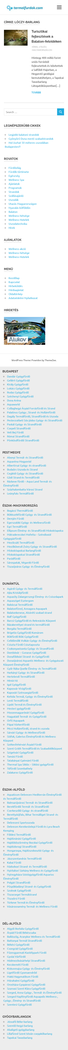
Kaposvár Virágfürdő (19, 688)
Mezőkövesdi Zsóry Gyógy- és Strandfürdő (32, 546)
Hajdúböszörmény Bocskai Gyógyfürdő (29, 842)
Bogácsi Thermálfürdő (20, 510)
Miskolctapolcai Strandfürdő (23, 554)
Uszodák (13, 199)
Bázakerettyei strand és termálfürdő (28, 624)
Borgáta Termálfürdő (19, 628)
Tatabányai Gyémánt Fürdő (23, 760)
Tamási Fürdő (15, 756)
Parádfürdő (13, 558)
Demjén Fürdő (15, 518)
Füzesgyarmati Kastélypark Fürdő (26, 952)
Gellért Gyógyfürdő (18, 380)
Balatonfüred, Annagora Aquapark (27, 608)
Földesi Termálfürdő (19, 834)
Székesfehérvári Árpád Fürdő (24, 744)
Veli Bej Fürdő (15, 432)
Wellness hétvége (19, 215)
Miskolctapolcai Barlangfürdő (24, 550)
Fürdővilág (15, 167)
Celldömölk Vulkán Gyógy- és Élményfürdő (32, 640)
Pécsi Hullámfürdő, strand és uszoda (28, 728)
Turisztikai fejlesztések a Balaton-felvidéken (46, 36)
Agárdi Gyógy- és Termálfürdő (24, 588)
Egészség (14, 175)
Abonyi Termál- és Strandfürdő (25, 457)
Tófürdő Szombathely (19, 768)
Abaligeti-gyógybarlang (20, 1029)
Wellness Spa (16, 179)
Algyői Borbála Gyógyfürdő (23, 928)
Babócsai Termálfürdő (20, 604)
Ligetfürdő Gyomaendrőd (22, 972)
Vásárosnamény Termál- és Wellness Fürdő (32, 906)
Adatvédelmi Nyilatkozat (23, 298)
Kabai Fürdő (14, 862)
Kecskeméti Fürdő (17, 964)
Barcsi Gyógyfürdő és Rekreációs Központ (31, 620)
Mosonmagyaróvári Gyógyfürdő (25, 712)
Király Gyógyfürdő (17, 384)
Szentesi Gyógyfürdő (19, 1004)
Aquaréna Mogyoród (19, 461)
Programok (15, 187)
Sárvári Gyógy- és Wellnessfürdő (26, 732)
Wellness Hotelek (19, 219)
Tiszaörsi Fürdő (16, 898)
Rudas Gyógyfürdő (18, 392)
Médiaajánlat (16, 290)
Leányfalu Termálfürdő (20, 493)
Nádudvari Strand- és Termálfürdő (27, 866)
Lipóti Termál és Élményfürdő (24, 704)
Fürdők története (19, 171)
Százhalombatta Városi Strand (24, 489)
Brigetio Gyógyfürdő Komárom (25, 632)
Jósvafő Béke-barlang (19, 1021)
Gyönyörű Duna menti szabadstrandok (31, 138)
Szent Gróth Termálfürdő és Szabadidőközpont (34, 748)
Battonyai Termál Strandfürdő (24, 940)
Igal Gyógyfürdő (16, 684)
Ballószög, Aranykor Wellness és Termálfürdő (33, 936)
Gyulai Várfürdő (16, 956)
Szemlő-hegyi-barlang (20, 1025)
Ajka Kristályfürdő (17, 592)
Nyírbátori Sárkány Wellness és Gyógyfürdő (32, 870)
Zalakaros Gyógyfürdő (20, 772)
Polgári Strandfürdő (18, 882)
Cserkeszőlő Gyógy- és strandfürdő (27, 810)
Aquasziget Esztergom (20, 600)
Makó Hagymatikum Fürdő (22, 976)
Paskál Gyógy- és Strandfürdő (24, 424)
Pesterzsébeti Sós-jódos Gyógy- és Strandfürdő (34, 420)
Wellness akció (17, 248)
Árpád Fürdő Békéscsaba (21, 932)
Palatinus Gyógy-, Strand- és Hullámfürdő (31, 412)
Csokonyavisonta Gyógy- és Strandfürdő (30, 648)
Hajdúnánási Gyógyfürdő (21, 838)
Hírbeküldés (16, 286)
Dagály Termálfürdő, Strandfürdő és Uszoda (32, 416)
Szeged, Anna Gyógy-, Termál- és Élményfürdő (34, 992)
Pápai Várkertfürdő (18, 724)
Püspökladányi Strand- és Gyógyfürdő (29, 886)
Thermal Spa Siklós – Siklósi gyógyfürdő (30, 764)
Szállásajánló (16, 195)
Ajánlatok (14, 183)
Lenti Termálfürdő (17, 700)
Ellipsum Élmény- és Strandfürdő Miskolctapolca (35, 530)
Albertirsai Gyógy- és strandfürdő (26, 465)
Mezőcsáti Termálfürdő (20, 542)
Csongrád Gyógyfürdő (20, 948)
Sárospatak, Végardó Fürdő (23, 562)
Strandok (14, 191)
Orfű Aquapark (15, 720)
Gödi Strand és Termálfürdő (23, 477)
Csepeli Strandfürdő (19, 428)
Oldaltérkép (15, 294)
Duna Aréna (14, 400)
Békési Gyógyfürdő (18, 944)
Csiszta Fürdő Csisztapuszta (23, 644)
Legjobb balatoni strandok (24, 134)
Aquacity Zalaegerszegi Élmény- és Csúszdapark (35, 596)
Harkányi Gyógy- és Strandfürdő (25, 672)
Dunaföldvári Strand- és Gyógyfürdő (28, 656)
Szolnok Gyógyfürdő (19, 890)
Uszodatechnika (18, 223)
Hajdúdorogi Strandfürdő (21, 846)
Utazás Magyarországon (23, 203)
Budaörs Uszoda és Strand (22, 469)
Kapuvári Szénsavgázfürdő (22, 692)
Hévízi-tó (12, 680)
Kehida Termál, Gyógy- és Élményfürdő (30, 696)
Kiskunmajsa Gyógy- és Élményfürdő (28, 968)
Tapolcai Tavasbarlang (19, 1037)
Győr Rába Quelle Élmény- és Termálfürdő (31, 668)
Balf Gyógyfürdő (16, 616)
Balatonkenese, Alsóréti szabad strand (29, 612)
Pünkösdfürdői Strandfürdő (23, 440)
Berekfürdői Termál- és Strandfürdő (28, 806)
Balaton (13, 211)
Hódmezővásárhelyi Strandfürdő (26, 960)
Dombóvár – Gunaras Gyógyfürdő (26, 652)
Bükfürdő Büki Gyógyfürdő (22, 636)
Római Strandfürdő (18, 436)
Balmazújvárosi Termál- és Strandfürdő (29, 802)
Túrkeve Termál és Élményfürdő (25, 902)
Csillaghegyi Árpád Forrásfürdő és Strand (31, 408)
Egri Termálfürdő (17, 526)
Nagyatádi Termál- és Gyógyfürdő (26, 716)
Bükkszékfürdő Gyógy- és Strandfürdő (29, 514)
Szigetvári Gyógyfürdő (20, 752)
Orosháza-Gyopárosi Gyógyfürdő (26, 984)
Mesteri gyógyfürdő (18, 708)
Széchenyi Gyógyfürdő (20, 396)
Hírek (35, 46)
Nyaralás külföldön (19, 207)
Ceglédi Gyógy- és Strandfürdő (25, 473)
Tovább (36, 92)
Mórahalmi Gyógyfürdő (20, 980)
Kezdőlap (14, 278)
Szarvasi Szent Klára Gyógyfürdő (26, 988)
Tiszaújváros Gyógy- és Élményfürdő (28, 566)
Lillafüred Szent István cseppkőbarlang (29, 1033)
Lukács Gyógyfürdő (18, 388)
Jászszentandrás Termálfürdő (24, 858)
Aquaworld (13, 404)
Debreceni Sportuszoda (20, 822)
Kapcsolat (14, 282)
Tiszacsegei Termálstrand (22, 894)
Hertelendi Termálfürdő (21, 676)
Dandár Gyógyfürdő (18, 376)
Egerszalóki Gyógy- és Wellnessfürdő (28, 522)
